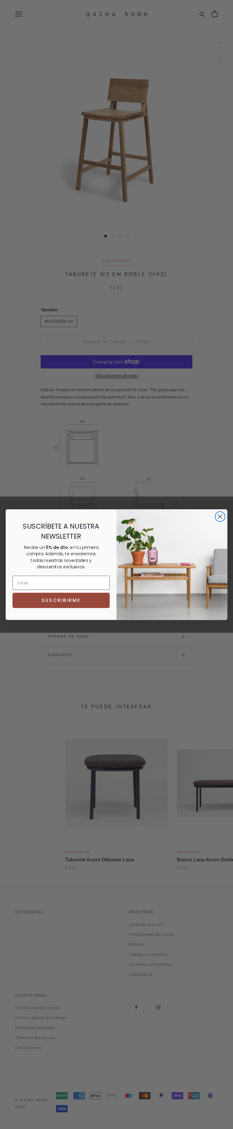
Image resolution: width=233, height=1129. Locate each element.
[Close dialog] (220, 516)
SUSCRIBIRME (61, 600)
